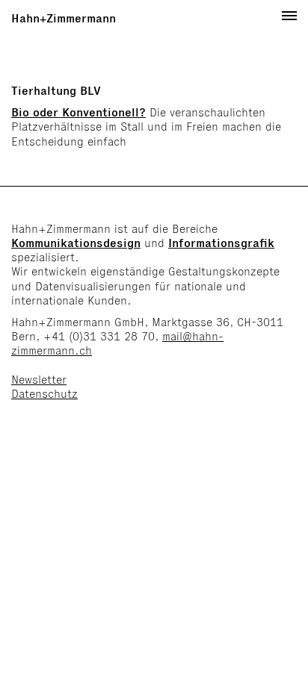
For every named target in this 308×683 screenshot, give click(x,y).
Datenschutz (44, 394)
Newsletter (39, 379)
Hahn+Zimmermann (63, 18)
